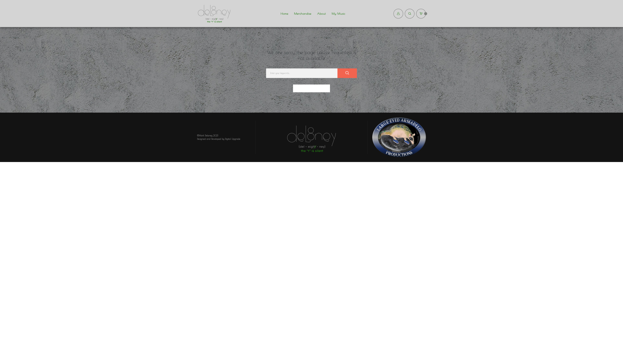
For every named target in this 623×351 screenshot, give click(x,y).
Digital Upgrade (232, 139)
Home (284, 13)
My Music (338, 13)
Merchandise (302, 13)
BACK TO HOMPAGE (311, 88)
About (321, 13)
